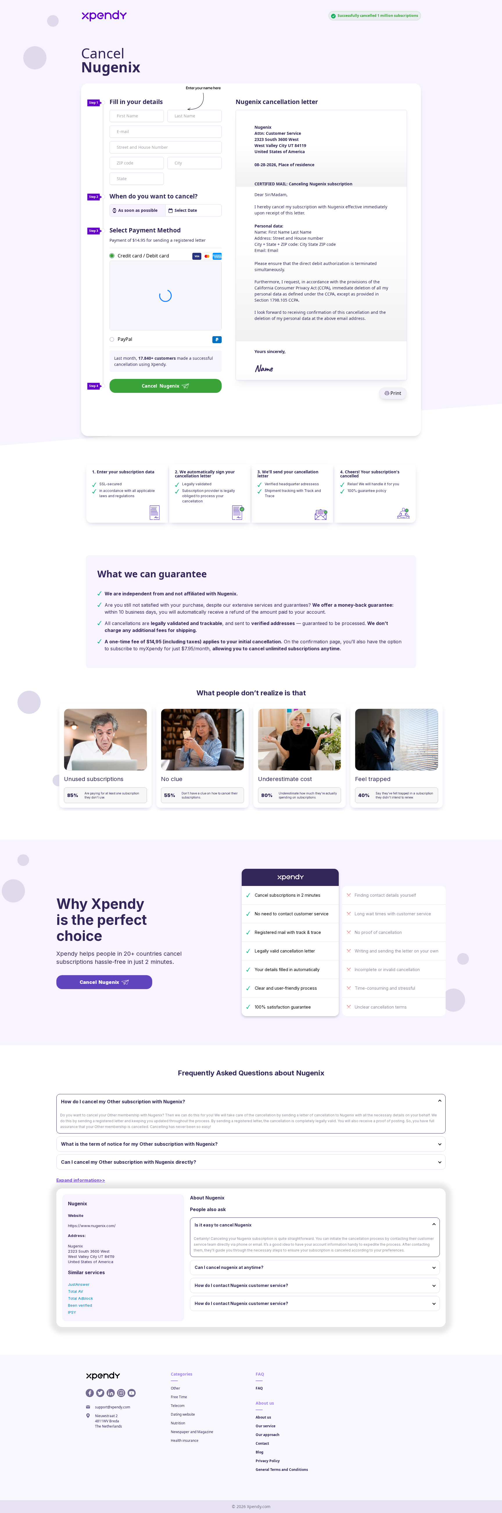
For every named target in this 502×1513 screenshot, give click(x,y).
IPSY (72, 1312)
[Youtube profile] (132, 1393)
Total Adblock (80, 1298)
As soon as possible (137, 210)
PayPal (125, 339)
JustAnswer (78, 1284)
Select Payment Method (145, 230)
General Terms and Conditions (282, 1469)
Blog (259, 1452)
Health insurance (184, 1440)
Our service (265, 1426)
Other (175, 1388)
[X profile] (100, 1393)
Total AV (75, 1291)
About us (263, 1417)
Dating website (183, 1414)
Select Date (186, 210)
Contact (262, 1443)
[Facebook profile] (90, 1393)
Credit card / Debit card (143, 255)
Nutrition (178, 1423)
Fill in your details (136, 102)
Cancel (160, 386)
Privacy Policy (268, 1460)
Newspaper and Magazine (192, 1431)
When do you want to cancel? (154, 196)
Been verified (80, 1305)
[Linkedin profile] (111, 1393)
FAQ (259, 1388)
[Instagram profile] (121, 1393)
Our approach (267, 1434)
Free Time (179, 1396)
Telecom (177, 1405)
